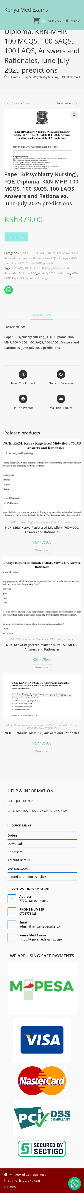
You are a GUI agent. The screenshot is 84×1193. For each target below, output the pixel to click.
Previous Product (21, 103)
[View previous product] (7, 103)
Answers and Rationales (35, 639)
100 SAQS (45, 268)
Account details (19, 860)
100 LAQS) (39, 253)
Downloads (15, 844)
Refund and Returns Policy (27, 877)
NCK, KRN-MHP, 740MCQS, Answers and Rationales (42, 733)
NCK (60, 522)
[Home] (5, 77)
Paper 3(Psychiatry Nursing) (30, 278)
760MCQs (13, 522)
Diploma (24, 273)
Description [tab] (42, 315)
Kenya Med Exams (26, 9)
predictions (50, 263)
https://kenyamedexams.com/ (40, 939)
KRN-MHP (35, 263)
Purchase (16, 237)
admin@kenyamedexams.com (40, 926)
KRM (53, 522)
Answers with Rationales (34, 258)
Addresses (15, 852)
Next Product (65, 103)
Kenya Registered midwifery (35, 522)
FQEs (54, 258)
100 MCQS (54, 253)
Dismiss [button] (11, 1187)
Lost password (18, 868)
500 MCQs (15, 639)
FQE (33, 273)
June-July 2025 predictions (53, 273)
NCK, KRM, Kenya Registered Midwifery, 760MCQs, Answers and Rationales (42, 529)
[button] (74, 114)
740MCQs (11, 725)
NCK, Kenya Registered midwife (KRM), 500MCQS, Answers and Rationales (42, 647)
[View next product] (77, 103)
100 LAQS (26, 253)
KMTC (24, 263)
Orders (13, 835)
